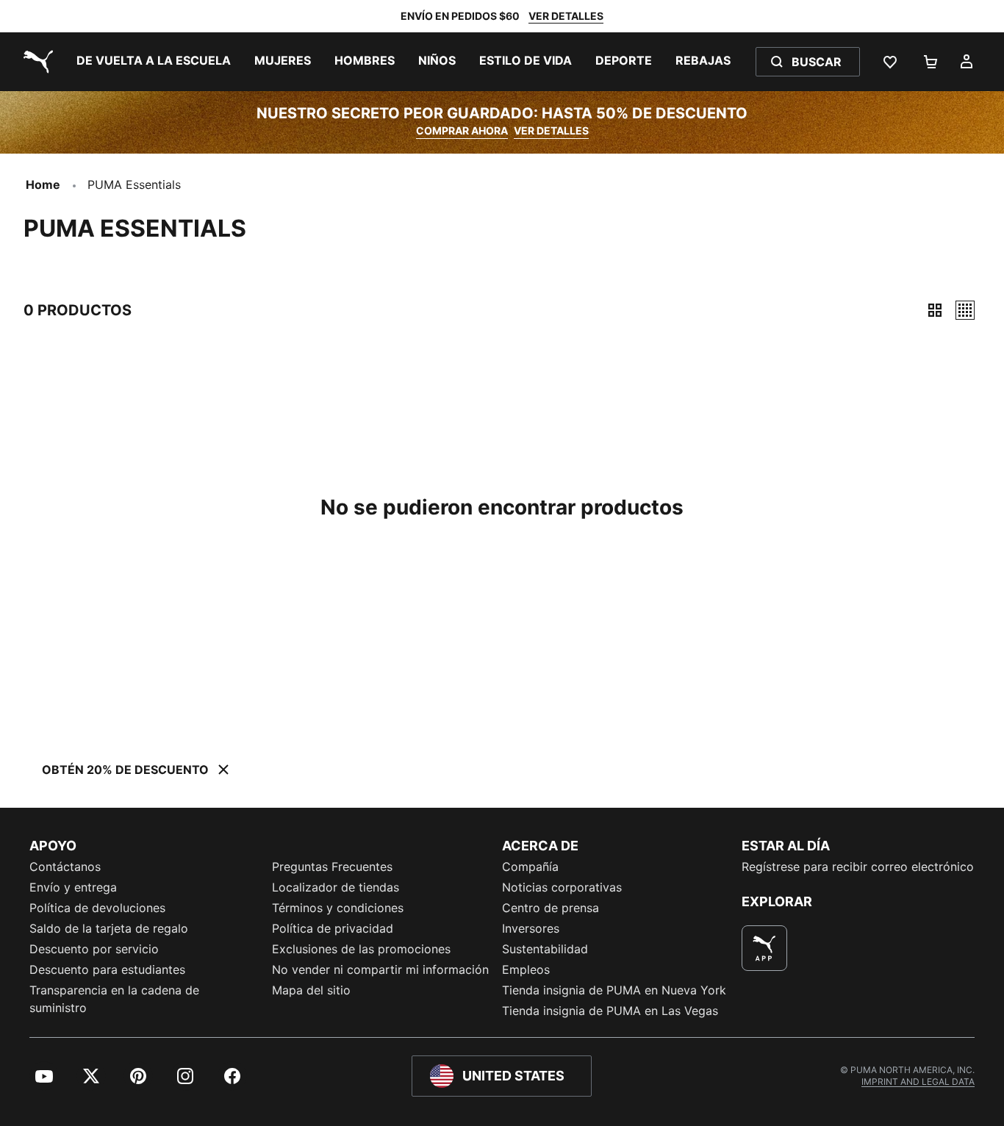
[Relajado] (965, 310)
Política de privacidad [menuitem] (332, 928)
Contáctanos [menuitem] (65, 866)
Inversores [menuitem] (530, 928)
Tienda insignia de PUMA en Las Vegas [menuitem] (610, 1010)
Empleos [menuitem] (526, 969)
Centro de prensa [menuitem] (550, 907)
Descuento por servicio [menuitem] (94, 949)
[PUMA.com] (35, 61)
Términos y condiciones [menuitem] (338, 907)
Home (43, 184)
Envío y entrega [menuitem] (73, 887)
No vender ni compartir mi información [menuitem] (380, 969)
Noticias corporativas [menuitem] (562, 887)
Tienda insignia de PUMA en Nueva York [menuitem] (614, 990)
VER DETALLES (565, 16)
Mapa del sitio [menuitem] (311, 990)
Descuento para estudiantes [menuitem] (107, 969)
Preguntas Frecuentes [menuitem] (332, 866)
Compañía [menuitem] (530, 866)
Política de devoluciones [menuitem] (97, 907)
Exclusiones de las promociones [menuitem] (361, 949)
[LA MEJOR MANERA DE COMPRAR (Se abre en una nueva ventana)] (764, 948)
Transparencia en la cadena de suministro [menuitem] (114, 999)
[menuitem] (154, 61)
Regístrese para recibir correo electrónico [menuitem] (858, 866)
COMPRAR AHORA (462, 130)
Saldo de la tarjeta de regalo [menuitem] (108, 928)
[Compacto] (935, 310)
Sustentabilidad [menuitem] (545, 949)
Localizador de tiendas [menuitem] (335, 887)
